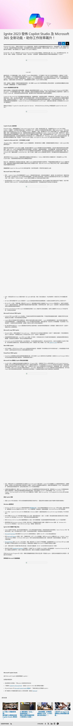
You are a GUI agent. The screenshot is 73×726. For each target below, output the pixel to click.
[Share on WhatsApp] (58, 724)
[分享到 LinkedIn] (51, 724)
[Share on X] (48, 724)
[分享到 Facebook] (45, 724)
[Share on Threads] (55, 724)
